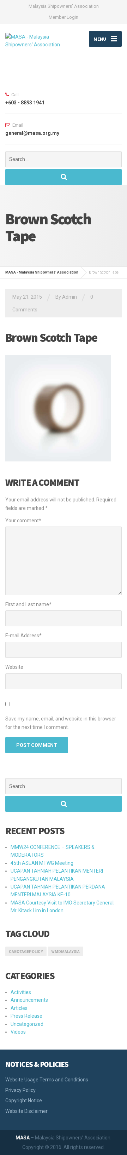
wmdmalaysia (65, 951)
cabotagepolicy (26, 951)
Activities (21, 992)
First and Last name (28, 604)
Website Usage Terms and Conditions (46, 1079)
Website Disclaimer (26, 1111)
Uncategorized (27, 1024)
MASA (23, 1137)
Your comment (23, 520)
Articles (19, 1008)
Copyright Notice (23, 1100)
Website (14, 667)
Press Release (26, 1016)
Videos (18, 1032)
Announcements (29, 1000)
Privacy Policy (20, 1090)
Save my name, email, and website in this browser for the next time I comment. (60, 723)
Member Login (63, 17)
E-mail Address (23, 635)
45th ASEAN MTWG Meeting (42, 863)
